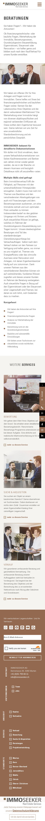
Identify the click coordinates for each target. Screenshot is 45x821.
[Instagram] (11, 627)
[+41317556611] (42, 407)
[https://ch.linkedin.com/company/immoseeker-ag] (42, 435)
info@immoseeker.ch (20, 677)
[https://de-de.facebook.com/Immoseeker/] (42, 424)
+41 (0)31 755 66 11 (19, 674)
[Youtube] (28, 627)
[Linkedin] (22, 627)
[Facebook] (16, 627)
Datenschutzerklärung (26, 810)
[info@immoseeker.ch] (42, 418)
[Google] (33, 627)
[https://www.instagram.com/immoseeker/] (42, 430)
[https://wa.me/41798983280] (42, 413)
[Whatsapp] (5, 627)
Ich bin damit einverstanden (22, 817)
